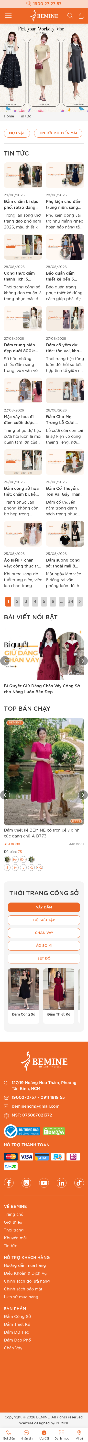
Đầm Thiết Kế (17, 1324)
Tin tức (10, 1246)
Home (9, 116)
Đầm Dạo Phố (17, 1340)
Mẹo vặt (17, 133)
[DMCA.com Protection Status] (54, 1131)
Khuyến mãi (15, 1238)
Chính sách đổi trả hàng (27, 1281)
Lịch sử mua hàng (21, 1297)
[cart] (81, 16)
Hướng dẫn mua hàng (25, 1265)
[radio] (7, 859)
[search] (70, 16)
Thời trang (14, 1230)
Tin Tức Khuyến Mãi (58, 133)
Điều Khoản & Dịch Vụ (25, 1273)
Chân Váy (13, 1348)
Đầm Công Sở (17, 1317)
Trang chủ (13, 1214)
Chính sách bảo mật (23, 1289)
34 (70, 601)
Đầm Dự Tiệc (16, 1332)
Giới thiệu (13, 1222)
